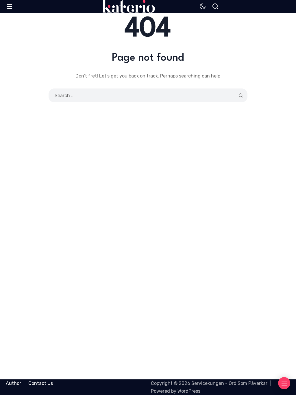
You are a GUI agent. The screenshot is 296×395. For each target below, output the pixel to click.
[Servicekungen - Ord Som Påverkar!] (129, 6)
